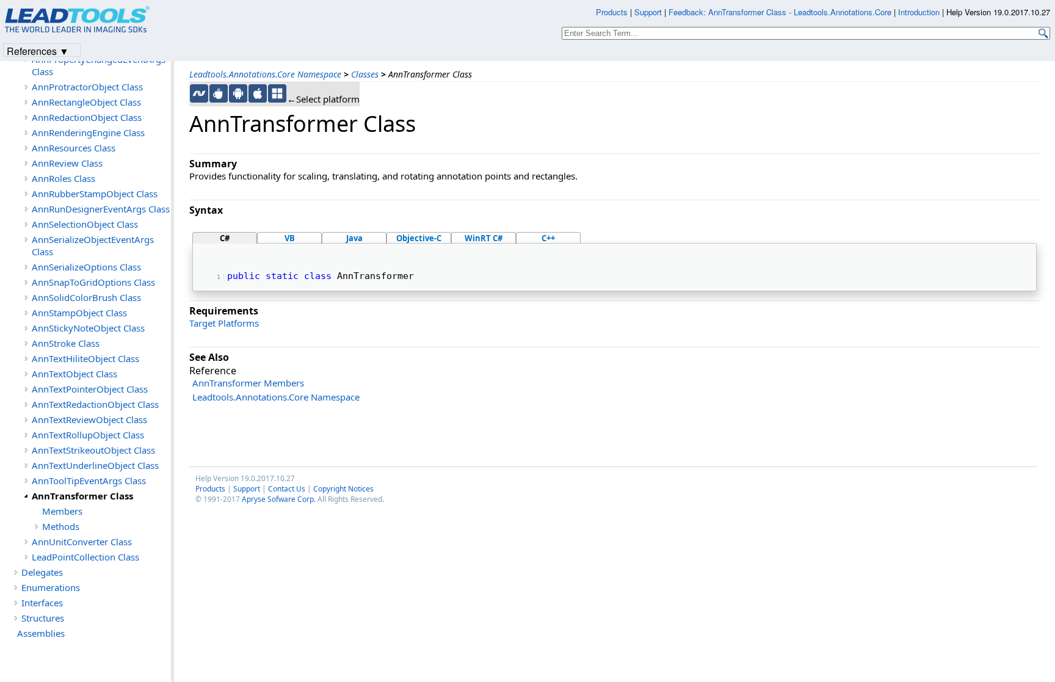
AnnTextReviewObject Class (89, 419)
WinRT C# (483, 238)
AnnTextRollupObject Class (88, 435)
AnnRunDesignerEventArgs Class (101, 209)
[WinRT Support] (277, 93)
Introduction (919, 12)
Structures (42, 618)
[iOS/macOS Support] (257, 93)
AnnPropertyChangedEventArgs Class (98, 65)
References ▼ (38, 50)
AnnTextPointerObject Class (90, 389)
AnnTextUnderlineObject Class (95, 465)
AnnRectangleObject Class (86, 102)
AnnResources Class (73, 148)
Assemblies (41, 633)
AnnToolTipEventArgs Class (89, 480)
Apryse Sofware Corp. (279, 499)
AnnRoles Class (63, 178)
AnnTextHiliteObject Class (85, 358)
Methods (60, 526)
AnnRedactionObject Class (87, 117)
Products (210, 489)
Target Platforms (224, 323)
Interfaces (42, 603)
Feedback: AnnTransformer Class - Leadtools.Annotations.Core (781, 12)
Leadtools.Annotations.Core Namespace (265, 74)
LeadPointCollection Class (85, 557)
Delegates (42, 572)
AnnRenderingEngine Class (88, 132)
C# (225, 238)
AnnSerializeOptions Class (86, 267)
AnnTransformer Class (82, 496)
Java (354, 238)
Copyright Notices (343, 489)
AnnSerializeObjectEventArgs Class (93, 245)
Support (246, 489)
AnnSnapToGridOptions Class (93, 282)
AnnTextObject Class (74, 374)
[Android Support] (238, 93)
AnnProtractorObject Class (87, 87)
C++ (548, 238)
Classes (365, 74)
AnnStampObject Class (79, 313)
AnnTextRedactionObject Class (95, 404)
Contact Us (286, 489)
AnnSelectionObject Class (85, 224)
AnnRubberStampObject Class (95, 193)
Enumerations (50, 587)
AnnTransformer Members (248, 383)
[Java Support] (218, 93)
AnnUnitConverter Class (82, 541)
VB (290, 238)
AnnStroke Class (66, 343)
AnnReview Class (67, 163)
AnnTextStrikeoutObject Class (93, 450)
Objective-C (418, 238)
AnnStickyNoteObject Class (88, 328)
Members (62, 511)
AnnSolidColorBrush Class (86, 297)
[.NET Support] (199, 93)
